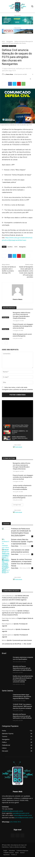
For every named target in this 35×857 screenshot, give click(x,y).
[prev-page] (3, 343)
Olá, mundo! (27, 644)
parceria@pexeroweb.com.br (24, 817)
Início (3, 41)
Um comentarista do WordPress (11, 644)
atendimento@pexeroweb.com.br (12, 811)
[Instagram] (17, 835)
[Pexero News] (3, 74)
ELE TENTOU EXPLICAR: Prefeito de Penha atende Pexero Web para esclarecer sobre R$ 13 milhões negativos (15, 598)
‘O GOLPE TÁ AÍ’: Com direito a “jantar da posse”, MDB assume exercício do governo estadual (22, 706)
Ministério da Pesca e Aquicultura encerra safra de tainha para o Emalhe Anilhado (22, 668)
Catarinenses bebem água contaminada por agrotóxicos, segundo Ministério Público (22, 696)
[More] (28, 84)
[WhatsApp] (23, 84)
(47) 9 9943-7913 (15, 822)
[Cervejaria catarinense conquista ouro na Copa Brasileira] (6, 659)
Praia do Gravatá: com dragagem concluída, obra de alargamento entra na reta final (23, 326)
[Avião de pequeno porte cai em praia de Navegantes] (6, 336)
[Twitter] (14, 84)
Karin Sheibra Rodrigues (18, 535)
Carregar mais (17, 504)
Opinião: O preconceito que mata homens (19, 640)
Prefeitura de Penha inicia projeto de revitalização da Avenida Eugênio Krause (21, 531)
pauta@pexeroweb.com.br (21, 813)
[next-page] (6, 343)
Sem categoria (12, 46)
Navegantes (9, 41)
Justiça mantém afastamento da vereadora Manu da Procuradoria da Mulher (22, 487)
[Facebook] (10, 84)
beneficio (10, 246)
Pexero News (9, 74)
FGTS (15, 246)
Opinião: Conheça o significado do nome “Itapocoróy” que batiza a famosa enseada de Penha (16, 613)
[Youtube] (22, 835)
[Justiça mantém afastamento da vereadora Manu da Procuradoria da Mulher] (6, 488)
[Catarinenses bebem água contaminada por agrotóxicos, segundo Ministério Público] (6, 697)
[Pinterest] (19, 84)
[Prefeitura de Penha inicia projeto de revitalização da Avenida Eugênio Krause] (6, 531)
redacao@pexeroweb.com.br (23, 815)
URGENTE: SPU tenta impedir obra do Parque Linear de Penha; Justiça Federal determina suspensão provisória (17, 605)
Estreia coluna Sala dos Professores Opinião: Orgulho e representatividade (22, 541)
